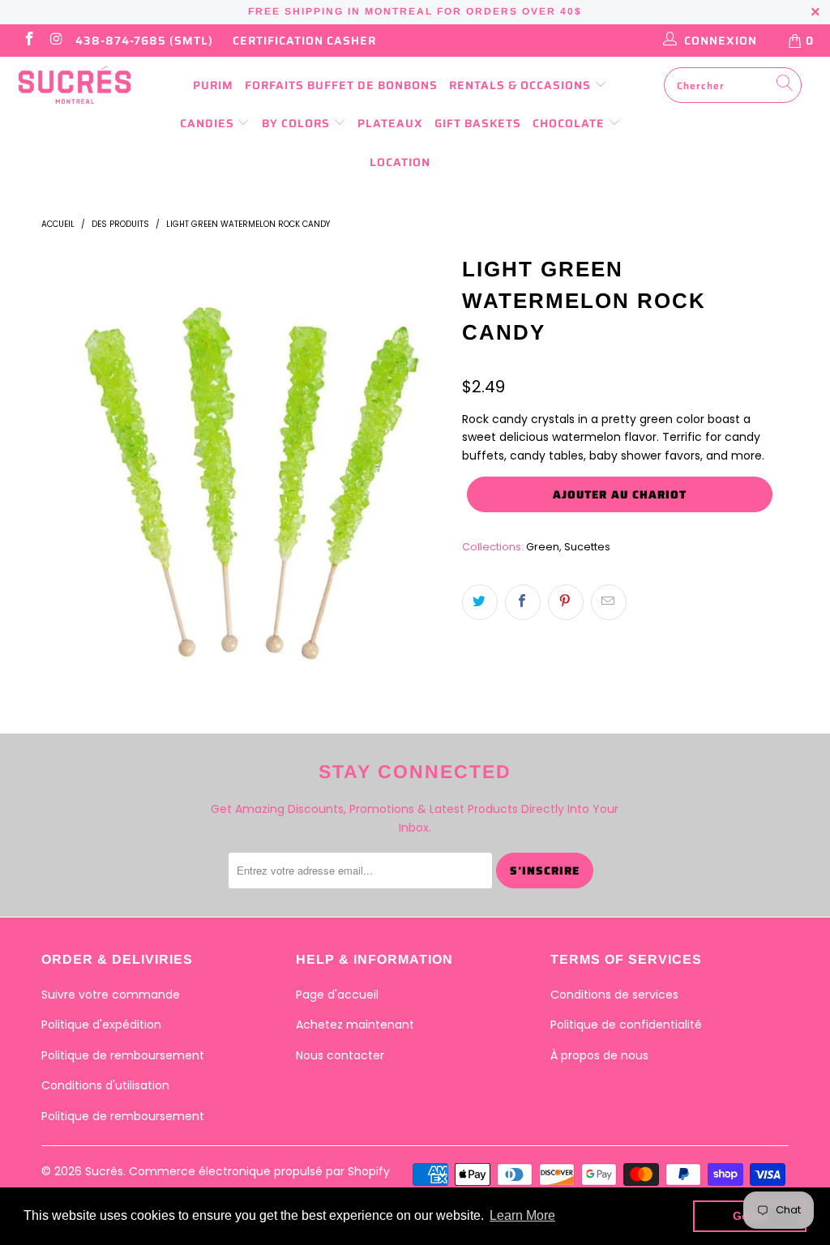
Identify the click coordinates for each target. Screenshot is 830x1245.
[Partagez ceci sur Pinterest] (566, 602)
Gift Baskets (477, 123)
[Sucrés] (74, 85)
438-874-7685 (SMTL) (144, 40)
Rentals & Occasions (521, 85)
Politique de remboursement (122, 1055)
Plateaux (390, 123)
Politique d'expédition (101, 1024)
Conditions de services (614, 994)
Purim (213, 85)
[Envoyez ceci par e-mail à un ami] (609, 602)
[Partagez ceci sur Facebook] (523, 602)
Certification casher (304, 40)
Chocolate (570, 123)
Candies (208, 123)
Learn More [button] (522, 1215)
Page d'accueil (337, 994)
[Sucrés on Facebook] (28, 40)
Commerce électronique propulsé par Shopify (259, 1171)
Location (400, 162)
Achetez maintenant (355, 1024)
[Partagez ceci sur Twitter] (480, 602)
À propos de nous (599, 1055)
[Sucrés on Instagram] (56, 40)
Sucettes (587, 547)
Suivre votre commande (110, 994)
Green (542, 547)
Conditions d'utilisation (105, 1085)
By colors (297, 123)
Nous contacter (340, 1055)
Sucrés (104, 1171)
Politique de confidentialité (626, 1024)
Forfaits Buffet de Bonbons (341, 85)
